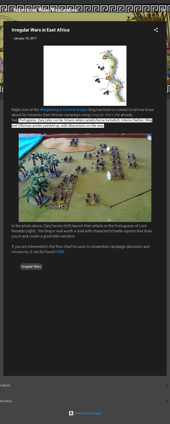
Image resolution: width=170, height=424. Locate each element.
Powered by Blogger (88, 413)
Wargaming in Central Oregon (64, 109)
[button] (155, 30)
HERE (59, 252)
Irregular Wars (31, 266)
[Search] (164, 11)
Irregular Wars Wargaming (45, 10)
